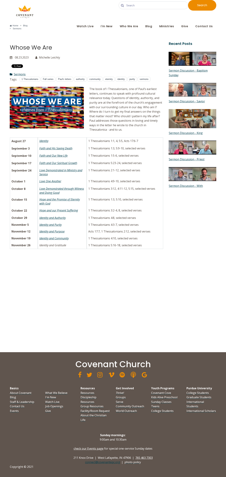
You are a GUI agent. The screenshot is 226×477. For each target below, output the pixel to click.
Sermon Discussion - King (186, 133)
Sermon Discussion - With (186, 186)
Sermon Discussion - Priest (186, 159)
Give (184, 26)
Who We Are (129, 26)
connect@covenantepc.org (102, 462)
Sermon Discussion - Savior (187, 101)
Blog (148, 26)
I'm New (106, 26)
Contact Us (204, 26)
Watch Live (85, 26)
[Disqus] (86, 299)
